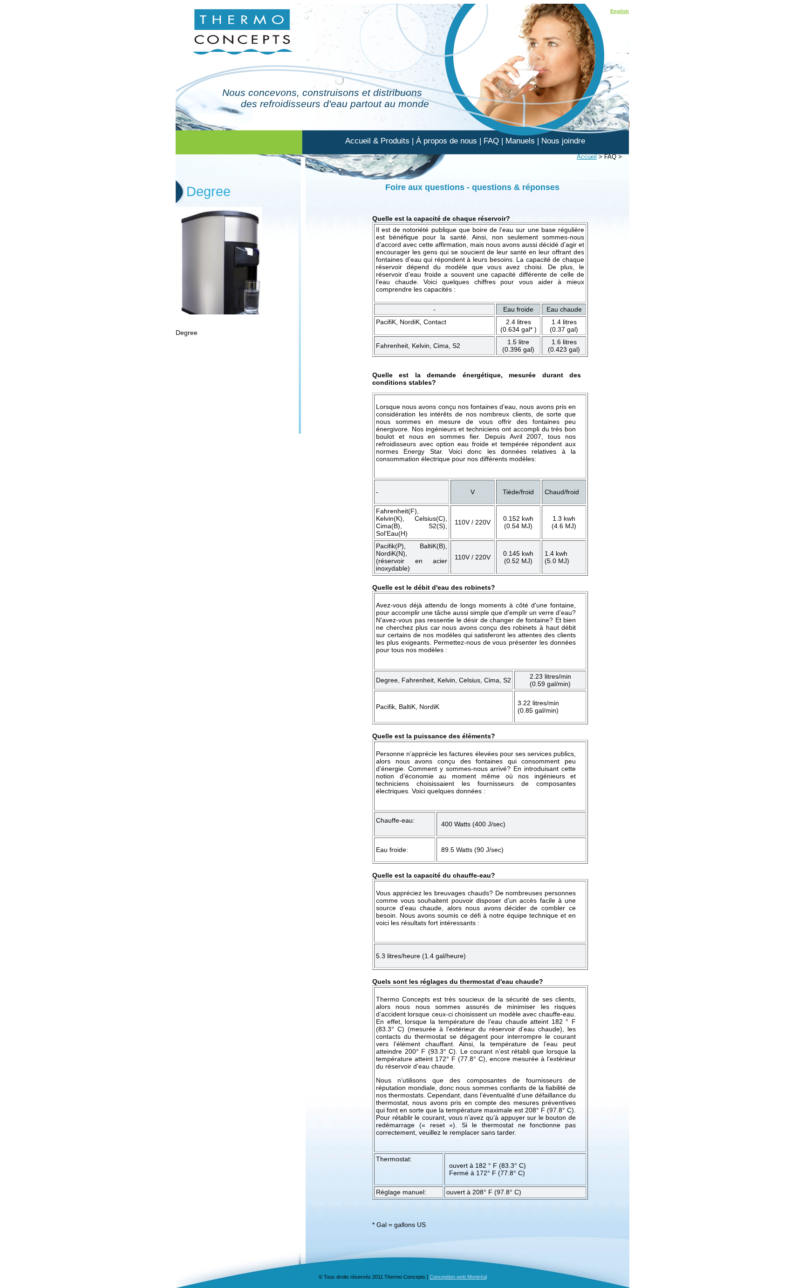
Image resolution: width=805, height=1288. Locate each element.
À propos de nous (446, 140)
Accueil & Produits (377, 140)
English (619, 11)
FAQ (491, 140)
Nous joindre (563, 140)
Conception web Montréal (458, 1277)
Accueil (587, 157)
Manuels (520, 140)
